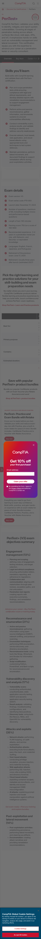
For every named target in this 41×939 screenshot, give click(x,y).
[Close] (38, 910)
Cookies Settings (20, 929)
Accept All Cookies (20, 935)
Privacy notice (16, 488)
